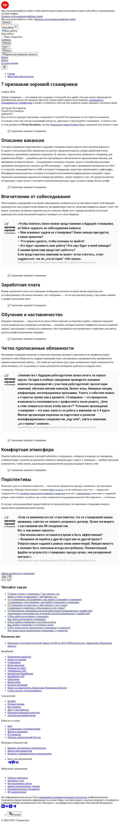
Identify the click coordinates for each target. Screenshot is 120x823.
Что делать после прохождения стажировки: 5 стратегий (38, 630)
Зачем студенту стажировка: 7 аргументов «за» (32, 596)
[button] (4, 57)
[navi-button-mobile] (4, 67)
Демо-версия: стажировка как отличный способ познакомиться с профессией (49, 613)
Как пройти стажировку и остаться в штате (31, 625)
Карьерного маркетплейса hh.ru (67, 124)
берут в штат (56, 489)
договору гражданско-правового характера (42, 493)
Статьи (11, 73)
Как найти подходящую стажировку (27, 619)
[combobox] (15, 813)
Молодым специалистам (21, 76)
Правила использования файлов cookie (55, 19)
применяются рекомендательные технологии (63, 797)
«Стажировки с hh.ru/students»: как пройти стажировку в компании (43, 602)
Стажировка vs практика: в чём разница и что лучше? (36, 608)
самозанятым (83, 493)
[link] (6, 50)
